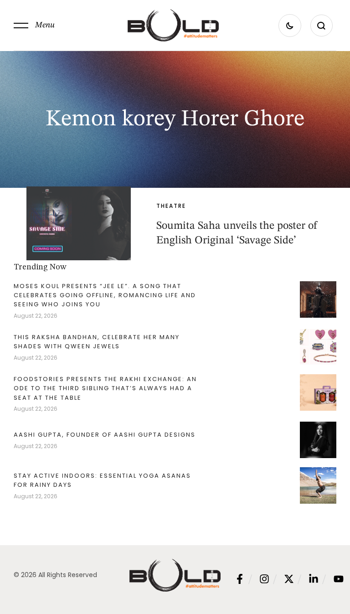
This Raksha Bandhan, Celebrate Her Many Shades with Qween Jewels (97, 342)
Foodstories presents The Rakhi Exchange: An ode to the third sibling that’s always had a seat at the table (105, 388)
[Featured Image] (78, 223)
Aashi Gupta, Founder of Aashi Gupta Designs (105, 434)
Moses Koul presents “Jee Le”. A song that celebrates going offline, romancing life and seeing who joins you (105, 295)
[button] (34, 25)
